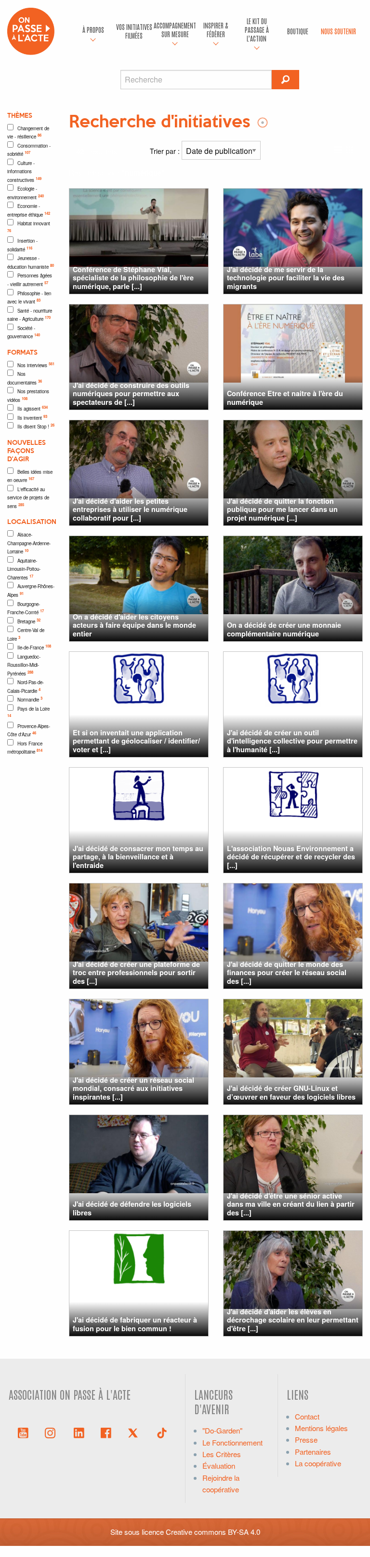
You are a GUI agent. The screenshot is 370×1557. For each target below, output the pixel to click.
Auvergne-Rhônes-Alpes (30, 590)
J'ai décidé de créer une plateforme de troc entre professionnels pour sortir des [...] (136, 972)
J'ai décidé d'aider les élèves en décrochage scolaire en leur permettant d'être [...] (292, 1320)
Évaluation (218, 1466)
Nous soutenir (338, 31)
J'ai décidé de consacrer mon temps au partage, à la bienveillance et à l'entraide (138, 856)
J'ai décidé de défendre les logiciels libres (132, 1208)
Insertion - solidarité (22, 245)
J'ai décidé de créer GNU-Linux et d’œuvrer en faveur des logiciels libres (291, 1092)
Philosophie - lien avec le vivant (29, 297)
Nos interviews (35, 365)
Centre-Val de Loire (25, 634)
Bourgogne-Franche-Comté (25, 608)
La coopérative (318, 1463)
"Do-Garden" (222, 1430)
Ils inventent (32, 417)
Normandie (29, 699)
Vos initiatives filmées (134, 31)
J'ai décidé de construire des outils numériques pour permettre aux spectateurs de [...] (131, 393)
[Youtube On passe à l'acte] (23, 1432)
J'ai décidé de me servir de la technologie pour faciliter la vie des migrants (285, 277)
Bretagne (28, 621)
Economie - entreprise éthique (28, 210)
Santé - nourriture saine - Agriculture (29, 315)
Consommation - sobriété (29, 150)
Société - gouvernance (23, 332)
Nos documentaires (24, 378)
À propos (93, 29)
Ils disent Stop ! (35, 426)
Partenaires (313, 1452)
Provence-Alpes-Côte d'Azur (28, 730)
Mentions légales (321, 1428)
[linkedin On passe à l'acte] (79, 1432)
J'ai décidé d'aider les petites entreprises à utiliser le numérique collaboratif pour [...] (130, 509)
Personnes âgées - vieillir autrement (29, 280)
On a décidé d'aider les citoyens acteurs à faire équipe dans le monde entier (134, 625)
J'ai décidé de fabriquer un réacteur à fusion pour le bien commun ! (135, 1324)
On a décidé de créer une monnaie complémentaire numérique (284, 629)
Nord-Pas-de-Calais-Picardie (25, 686)
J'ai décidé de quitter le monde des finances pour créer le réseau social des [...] (286, 972)
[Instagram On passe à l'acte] (52, 1432)
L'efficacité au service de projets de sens (28, 498)
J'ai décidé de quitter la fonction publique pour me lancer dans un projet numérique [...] (282, 509)
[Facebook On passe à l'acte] (106, 1432)
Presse (306, 1439)
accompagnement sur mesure (175, 29)
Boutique (297, 31)
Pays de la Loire (28, 711)
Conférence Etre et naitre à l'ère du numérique (285, 397)
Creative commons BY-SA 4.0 (213, 1532)
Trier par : (166, 151)
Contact (307, 1416)
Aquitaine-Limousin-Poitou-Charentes (23, 569)
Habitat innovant (28, 226)
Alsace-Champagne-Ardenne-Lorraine (29, 543)
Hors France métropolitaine (24, 748)
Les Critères (221, 1454)
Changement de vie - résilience (28, 132)
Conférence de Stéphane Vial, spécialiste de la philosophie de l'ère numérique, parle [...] (133, 277)
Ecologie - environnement (25, 193)
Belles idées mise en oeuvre (30, 476)
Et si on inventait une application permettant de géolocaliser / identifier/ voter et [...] (136, 741)
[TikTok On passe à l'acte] (161, 1432)
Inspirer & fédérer (215, 29)
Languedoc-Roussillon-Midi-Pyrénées (23, 665)
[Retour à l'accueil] (30, 30)
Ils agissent (32, 408)
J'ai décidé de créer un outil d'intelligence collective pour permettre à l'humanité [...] (292, 741)
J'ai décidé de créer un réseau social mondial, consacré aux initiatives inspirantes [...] (133, 1088)
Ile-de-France (34, 647)
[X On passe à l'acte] (134, 1432)
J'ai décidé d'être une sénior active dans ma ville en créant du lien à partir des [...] (291, 1204)
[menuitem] (93, 31)
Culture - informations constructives (24, 171)
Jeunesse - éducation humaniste (30, 262)
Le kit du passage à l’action (257, 29)
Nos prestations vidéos (28, 395)
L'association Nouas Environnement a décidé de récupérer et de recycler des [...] (291, 856)
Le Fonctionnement (232, 1442)
